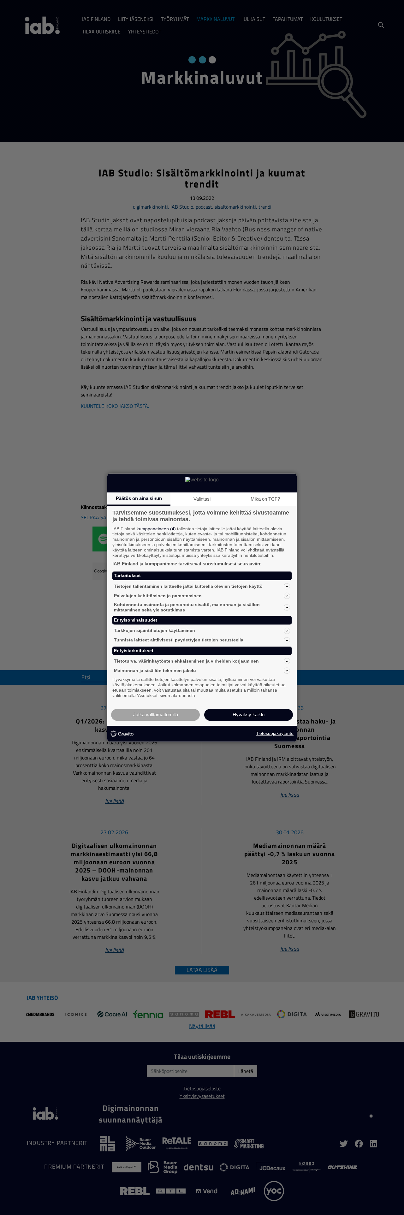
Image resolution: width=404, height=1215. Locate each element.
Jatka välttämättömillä (155, 714)
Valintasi (202, 499)
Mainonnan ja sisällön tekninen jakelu (155, 670)
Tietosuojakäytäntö (275, 733)
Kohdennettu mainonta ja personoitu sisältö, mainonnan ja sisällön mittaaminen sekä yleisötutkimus (187, 607)
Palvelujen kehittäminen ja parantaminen (158, 595)
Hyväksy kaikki (248, 714)
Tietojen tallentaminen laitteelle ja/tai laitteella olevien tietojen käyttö (188, 586)
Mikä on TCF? (265, 499)
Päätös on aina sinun (139, 498)
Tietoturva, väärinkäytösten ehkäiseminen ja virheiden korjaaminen (186, 661)
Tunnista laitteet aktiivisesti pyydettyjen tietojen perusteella (178, 640)
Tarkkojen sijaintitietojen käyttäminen (154, 630)
